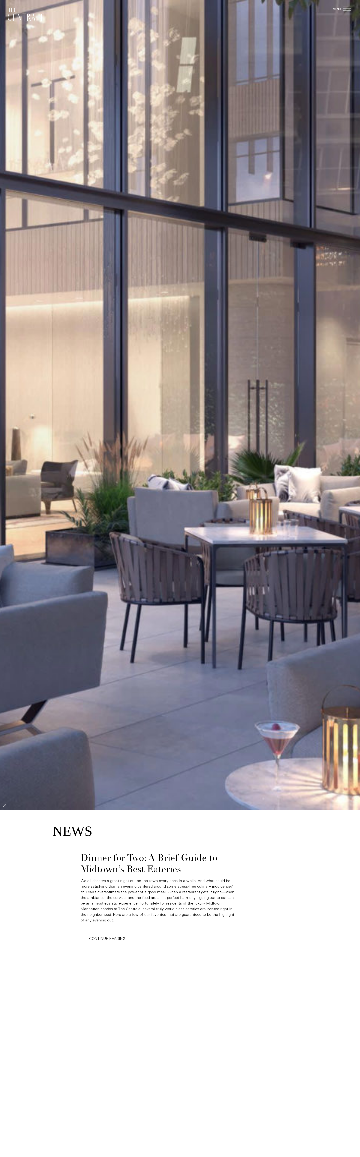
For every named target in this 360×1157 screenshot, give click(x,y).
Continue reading (107, 939)
